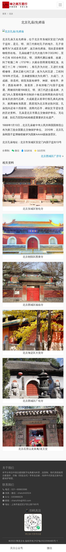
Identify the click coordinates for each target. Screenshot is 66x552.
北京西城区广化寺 (33, 400)
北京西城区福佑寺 (33, 304)
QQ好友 (28, 150)
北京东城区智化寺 (33, 208)
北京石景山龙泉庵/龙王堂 (33, 449)
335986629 (17, 497)
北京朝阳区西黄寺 (33, 256)
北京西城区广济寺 (51, 156)
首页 (4, 13)
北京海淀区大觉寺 (33, 352)
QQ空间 (41, 150)
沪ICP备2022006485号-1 (45, 541)
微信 (15, 150)
